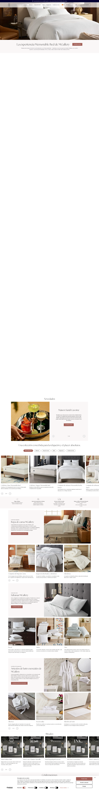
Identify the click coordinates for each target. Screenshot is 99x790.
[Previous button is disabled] (53, 436)
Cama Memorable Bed (22, 4)
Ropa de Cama (37, 4)
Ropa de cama (46, 450)
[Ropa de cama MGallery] (49, 21)
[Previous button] (2, 493)
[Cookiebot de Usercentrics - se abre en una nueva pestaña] (10, 788)
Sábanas (30, 4)
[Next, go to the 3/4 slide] (84, 436)
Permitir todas (84, 778)
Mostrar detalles (63, 787)
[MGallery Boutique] (11, 4)
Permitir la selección (84, 782)
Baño (43, 4)
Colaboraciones (56, 4)
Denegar (84, 786)
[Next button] (10, 493)
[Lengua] (63, 5)
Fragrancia (61, 450)
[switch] (35, 788)
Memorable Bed (28, 450)
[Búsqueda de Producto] (72, 5)
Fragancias (48, 4)
